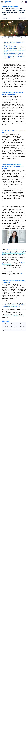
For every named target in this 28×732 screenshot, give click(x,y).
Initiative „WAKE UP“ (11, 250)
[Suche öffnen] (22, 2)
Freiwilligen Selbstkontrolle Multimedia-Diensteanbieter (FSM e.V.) (14, 253)
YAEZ (20, 254)
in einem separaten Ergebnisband (15, 316)
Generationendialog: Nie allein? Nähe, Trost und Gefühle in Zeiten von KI (14, 305)
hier (22, 273)
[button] (19, 18)
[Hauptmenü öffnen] (2, 2)
